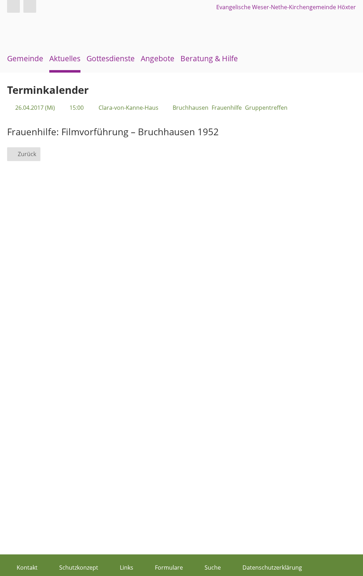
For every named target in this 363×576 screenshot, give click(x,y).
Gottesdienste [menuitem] (110, 58)
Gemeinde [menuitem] (25, 58)
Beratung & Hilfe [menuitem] (209, 58)
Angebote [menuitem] (157, 58)
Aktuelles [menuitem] (64, 58)
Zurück (27, 154)
